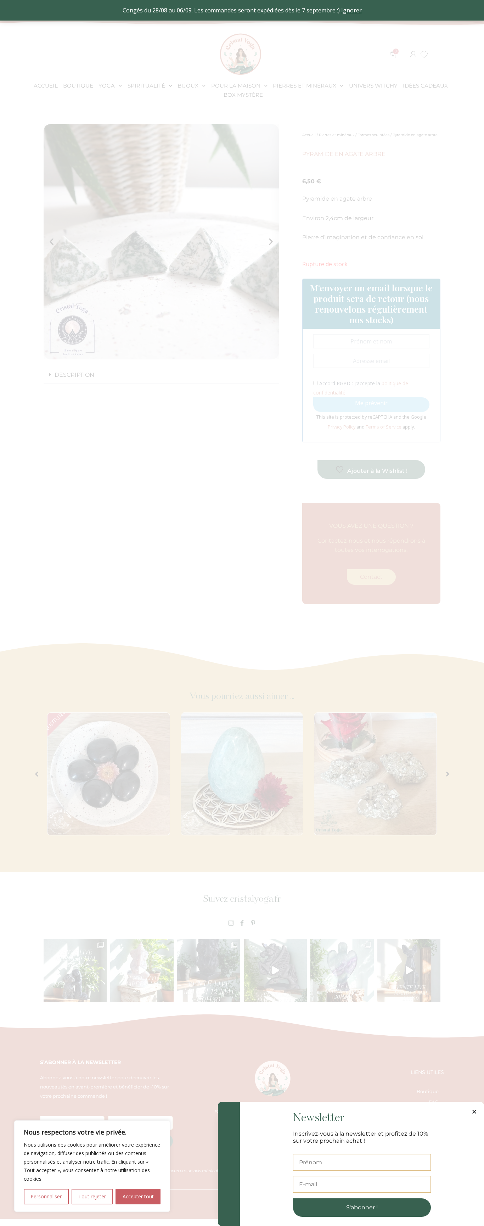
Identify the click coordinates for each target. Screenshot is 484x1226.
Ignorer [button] (351, 10)
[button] (474, 1111)
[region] (92, 1166)
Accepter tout (138, 1196)
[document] (242, 613)
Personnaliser (46, 1196)
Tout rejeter (92, 1196)
